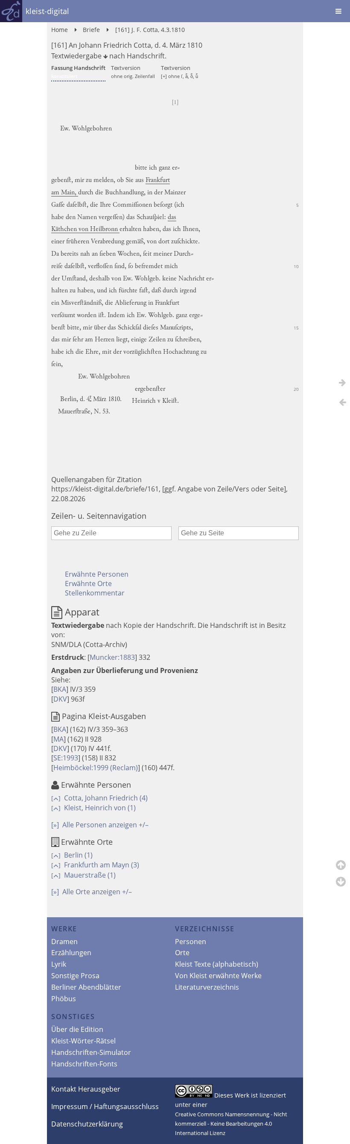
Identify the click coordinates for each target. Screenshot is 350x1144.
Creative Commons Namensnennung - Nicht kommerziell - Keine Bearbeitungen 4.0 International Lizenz (231, 1123)
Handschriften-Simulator (91, 1052)
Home (59, 30)
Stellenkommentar (95, 593)
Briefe (91, 30)
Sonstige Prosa (75, 975)
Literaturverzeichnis (207, 987)
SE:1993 (65, 758)
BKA (59, 689)
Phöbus (63, 998)
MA (58, 739)
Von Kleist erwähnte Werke (218, 975)
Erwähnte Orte (88, 583)
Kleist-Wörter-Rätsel (83, 1041)
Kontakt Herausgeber (85, 1089)
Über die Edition (77, 1029)
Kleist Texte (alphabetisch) (216, 964)
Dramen (64, 941)
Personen (190, 941)
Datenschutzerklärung (87, 1124)
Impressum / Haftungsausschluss (105, 1106)
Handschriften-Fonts (84, 1064)
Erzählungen (71, 952)
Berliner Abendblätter (86, 987)
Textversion (133, 71)
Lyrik (58, 964)
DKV (60, 699)
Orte (182, 952)
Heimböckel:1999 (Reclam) (95, 767)
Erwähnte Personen (96, 574)
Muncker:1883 (112, 657)
